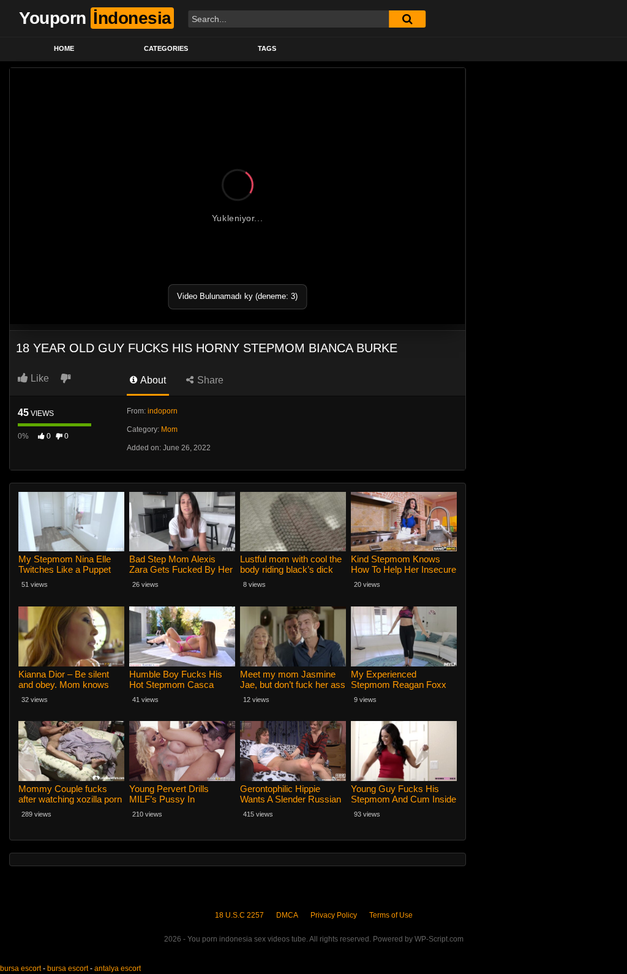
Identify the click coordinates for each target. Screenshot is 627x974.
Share (209, 380)
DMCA (287, 915)
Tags (267, 48)
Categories (166, 48)
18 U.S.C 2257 (239, 915)
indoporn (163, 411)
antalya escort (117, 968)
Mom (169, 429)
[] (407, 19)
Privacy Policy (333, 915)
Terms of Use (391, 915)
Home (64, 48)
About (152, 380)
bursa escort (20, 968)
